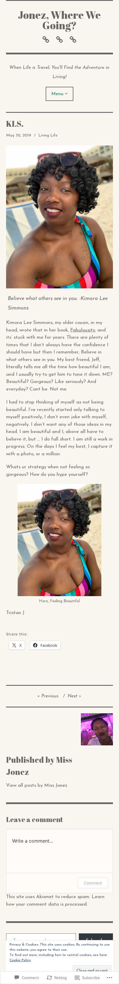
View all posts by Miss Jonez (36, 785)
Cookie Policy (20, 960)
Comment (93, 882)
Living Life (47, 135)
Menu (57, 94)
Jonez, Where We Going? (59, 20)
